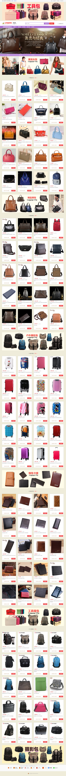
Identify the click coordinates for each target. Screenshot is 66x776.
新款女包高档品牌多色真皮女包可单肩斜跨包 (8, 96)
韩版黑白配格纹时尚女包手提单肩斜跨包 (55, 96)
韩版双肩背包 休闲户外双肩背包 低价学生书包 (8, 693)
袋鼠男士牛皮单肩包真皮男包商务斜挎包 (55, 257)
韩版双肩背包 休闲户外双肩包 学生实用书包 (56, 670)
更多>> (35, 77)
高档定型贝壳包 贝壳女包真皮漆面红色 (55, 119)
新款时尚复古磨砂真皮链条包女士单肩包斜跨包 (40, 96)
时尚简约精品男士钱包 (53, 555)
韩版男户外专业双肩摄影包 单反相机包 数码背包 (9, 670)
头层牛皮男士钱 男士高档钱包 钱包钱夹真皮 (40, 532)
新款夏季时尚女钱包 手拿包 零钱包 (7, 119)
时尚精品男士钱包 (4, 532)
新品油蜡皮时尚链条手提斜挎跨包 (7, 187)
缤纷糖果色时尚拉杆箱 (21, 417)
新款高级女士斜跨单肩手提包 (54, 164)
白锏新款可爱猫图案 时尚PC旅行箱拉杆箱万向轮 (25, 372)
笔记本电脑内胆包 (36, 693)
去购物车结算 (61, 23)
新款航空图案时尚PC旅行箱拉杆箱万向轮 (24, 440)
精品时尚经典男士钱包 (21, 555)
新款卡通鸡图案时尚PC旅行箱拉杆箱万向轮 (8, 372)
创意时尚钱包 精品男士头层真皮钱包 (23, 532)
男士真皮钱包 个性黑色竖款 (38, 578)
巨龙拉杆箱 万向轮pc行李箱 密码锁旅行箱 (55, 372)
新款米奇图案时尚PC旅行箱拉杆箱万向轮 (55, 417)
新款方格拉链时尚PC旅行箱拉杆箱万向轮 (8, 440)
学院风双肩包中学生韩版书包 (54, 187)
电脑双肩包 (51, 234)
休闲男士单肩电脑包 (5, 257)
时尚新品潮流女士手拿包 (21, 119)
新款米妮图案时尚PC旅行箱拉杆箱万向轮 (39, 417)
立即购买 (13, 99)
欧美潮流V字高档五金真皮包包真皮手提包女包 (24, 96)
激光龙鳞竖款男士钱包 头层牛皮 (54, 578)
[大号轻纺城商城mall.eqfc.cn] (7, 23)
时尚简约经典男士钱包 (21, 578)
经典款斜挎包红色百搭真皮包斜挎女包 (39, 187)
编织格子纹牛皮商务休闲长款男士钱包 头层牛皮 (8, 555)
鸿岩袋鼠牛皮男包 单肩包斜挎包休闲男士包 (8, 325)
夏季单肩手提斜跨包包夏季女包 (22, 187)
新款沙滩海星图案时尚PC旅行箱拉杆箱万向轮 (40, 440)
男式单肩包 (35, 325)
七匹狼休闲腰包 (20, 257)
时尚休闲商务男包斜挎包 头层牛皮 (54, 325)
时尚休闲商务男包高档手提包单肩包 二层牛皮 (8, 234)
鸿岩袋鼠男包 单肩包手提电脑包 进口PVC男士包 (25, 234)
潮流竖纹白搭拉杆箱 (5, 417)
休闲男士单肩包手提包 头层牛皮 (38, 257)
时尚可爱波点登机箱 (37, 372)
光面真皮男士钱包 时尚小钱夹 (38, 555)
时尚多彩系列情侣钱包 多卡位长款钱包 (55, 532)
